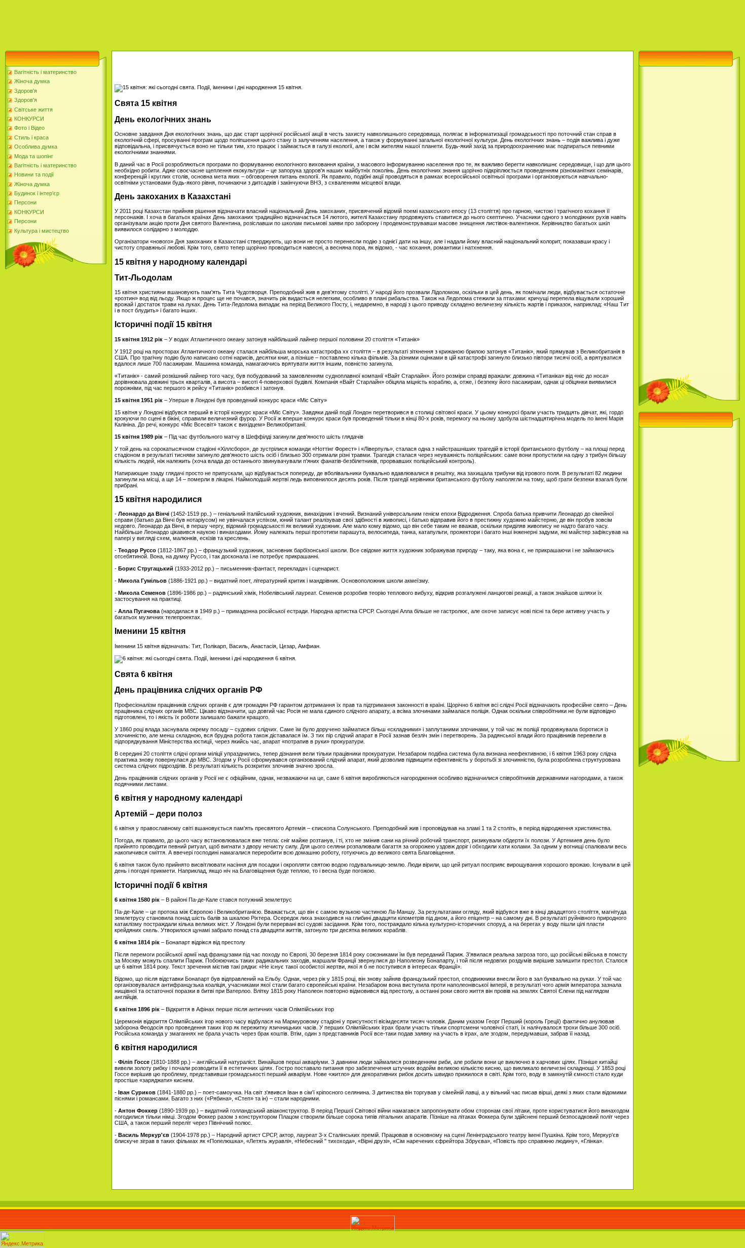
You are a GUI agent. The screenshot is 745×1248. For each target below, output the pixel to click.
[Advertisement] (184, 23)
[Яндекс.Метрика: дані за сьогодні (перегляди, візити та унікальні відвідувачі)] (372, 1223)
